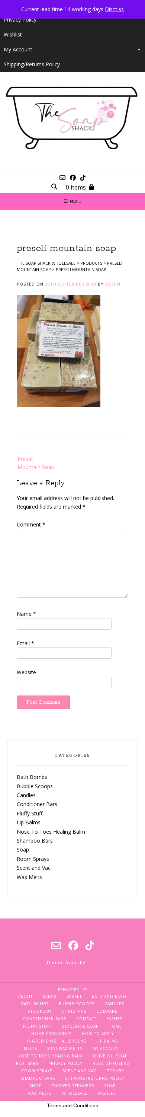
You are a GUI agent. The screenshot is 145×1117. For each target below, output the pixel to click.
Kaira (93, 962)
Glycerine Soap (80, 1026)
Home (115, 1026)
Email (25, 643)
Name (26, 613)
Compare (106, 1011)
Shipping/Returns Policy (32, 64)
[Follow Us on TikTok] (83, 177)
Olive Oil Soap (110, 1056)
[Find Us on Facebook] (73, 177)
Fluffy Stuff (29, 813)
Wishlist (13, 34)
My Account (18, 49)
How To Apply (98, 1033)
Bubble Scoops (35, 786)
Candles (26, 795)
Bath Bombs (32, 776)
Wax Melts (29, 877)
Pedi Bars (27, 1063)
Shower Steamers (73, 1085)
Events (114, 1018)
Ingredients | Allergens (56, 1041)
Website (26, 672)
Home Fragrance (51, 1033)
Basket (74, 996)
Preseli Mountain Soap (35, 463)
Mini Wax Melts (65, 1048)
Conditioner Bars (37, 804)
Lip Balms (29, 822)
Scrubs (115, 1070)
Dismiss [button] (114, 9)
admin (112, 284)
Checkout (40, 1011)
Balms (50, 996)
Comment (31, 524)
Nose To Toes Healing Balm (51, 831)
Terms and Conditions (72, 1105)
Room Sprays (33, 858)
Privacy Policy (20, 19)
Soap (23, 849)
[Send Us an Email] (62, 177)
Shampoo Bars (35, 840)
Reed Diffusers (111, 1063)
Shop (35, 1085)
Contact (86, 1018)
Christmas (74, 1011)
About (25, 996)
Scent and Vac (34, 867)
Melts (30, 1048)
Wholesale (74, 1093)
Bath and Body (109, 996)
